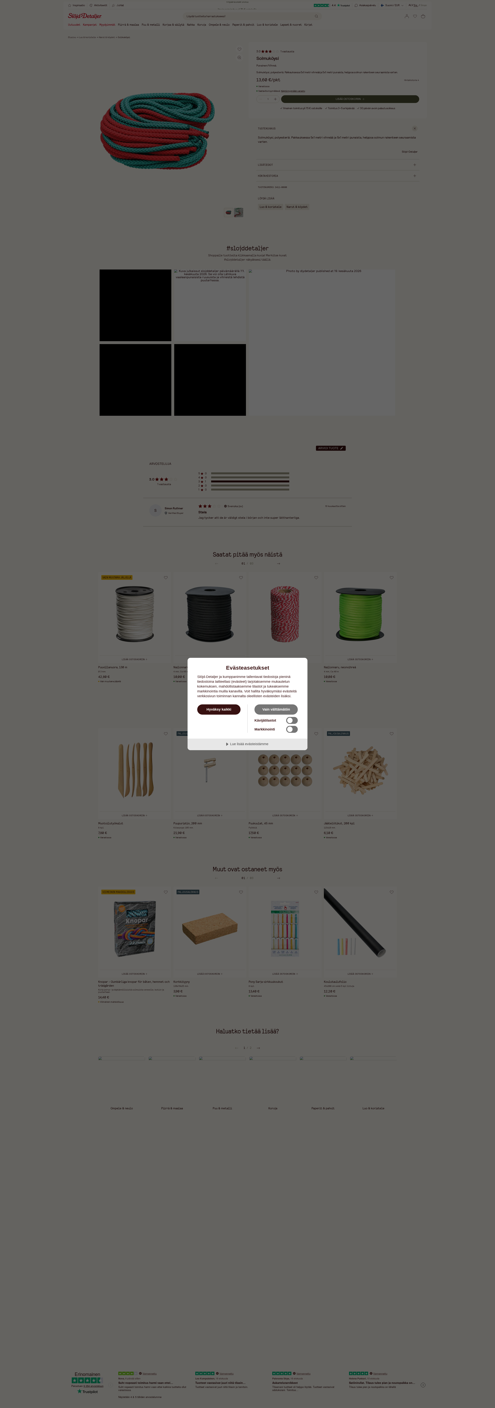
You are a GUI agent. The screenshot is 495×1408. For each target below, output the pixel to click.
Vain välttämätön (276, 709)
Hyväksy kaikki (219, 709)
